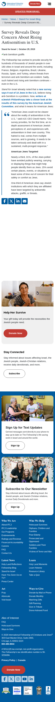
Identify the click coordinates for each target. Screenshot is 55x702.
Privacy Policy (8, 660)
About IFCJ (7, 525)
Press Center (7, 581)
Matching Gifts (35, 600)
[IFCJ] (12, 4)
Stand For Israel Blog (29, 19)
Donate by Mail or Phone (40, 593)
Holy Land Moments (38, 564)
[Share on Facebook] (5, 201)
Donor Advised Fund (38, 610)
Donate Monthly (36, 596)
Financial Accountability (12, 542)
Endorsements (8, 535)
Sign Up (15, 445)
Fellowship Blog (9, 568)
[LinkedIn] (31, 679)
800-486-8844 (8, 644)
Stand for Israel (8, 571)
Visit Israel (6, 600)
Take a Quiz (34, 575)
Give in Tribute (35, 607)
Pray (4, 593)
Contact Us (7, 553)
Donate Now (35, 4)
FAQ (4, 549)
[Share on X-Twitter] (11, 201)
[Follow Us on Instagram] (18, 679)
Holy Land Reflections (12, 564)
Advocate (6, 596)
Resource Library (37, 571)
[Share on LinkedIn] (18, 201)
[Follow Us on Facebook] (5, 679)
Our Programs (8, 532)
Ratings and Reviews (11, 539)
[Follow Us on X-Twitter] (11, 679)
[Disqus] (27, 240)
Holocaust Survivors (38, 525)
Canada (21, 660)
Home (5, 19)
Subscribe (14, 373)
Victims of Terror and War (40, 552)
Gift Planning (35, 603)
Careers (5, 546)
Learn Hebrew (35, 568)
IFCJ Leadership (9, 528)
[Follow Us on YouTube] (24, 679)
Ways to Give (7, 629)
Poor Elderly (34, 535)
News (13, 19)
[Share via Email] (24, 201)
